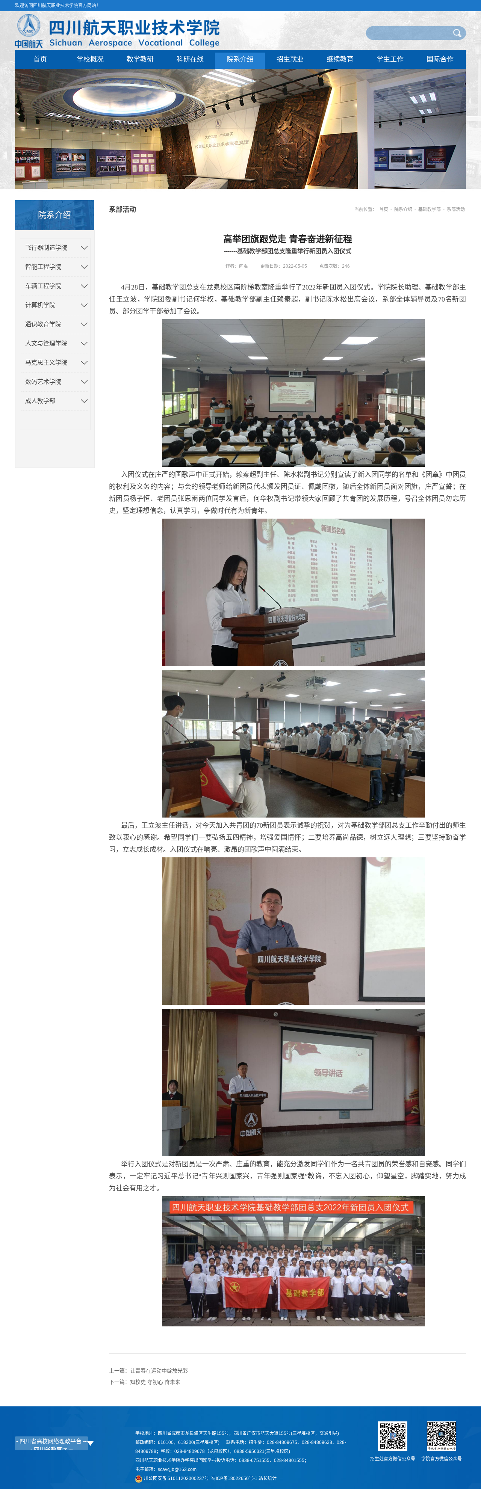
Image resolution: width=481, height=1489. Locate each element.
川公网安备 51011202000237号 (177, 1478)
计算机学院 (40, 305)
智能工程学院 (43, 267)
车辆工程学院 (43, 286)
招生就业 (290, 59)
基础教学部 (429, 209)
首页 (40, 59)
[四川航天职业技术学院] (117, 46)
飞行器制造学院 (46, 247)
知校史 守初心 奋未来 (155, 1382)
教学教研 (140, 59)
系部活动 (456, 209)
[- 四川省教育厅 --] (51, 1449)
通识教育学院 (43, 324)
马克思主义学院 (46, 362)
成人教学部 (40, 401)
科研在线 (190, 59)
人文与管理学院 (46, 343)
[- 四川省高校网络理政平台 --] (51, 1441)
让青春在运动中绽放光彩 (159, 1371)
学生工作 (390, 59)
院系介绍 (240, 59)
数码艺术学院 (43, 382)
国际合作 (440, 59)
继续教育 (340, 59)
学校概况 (90, 59)
